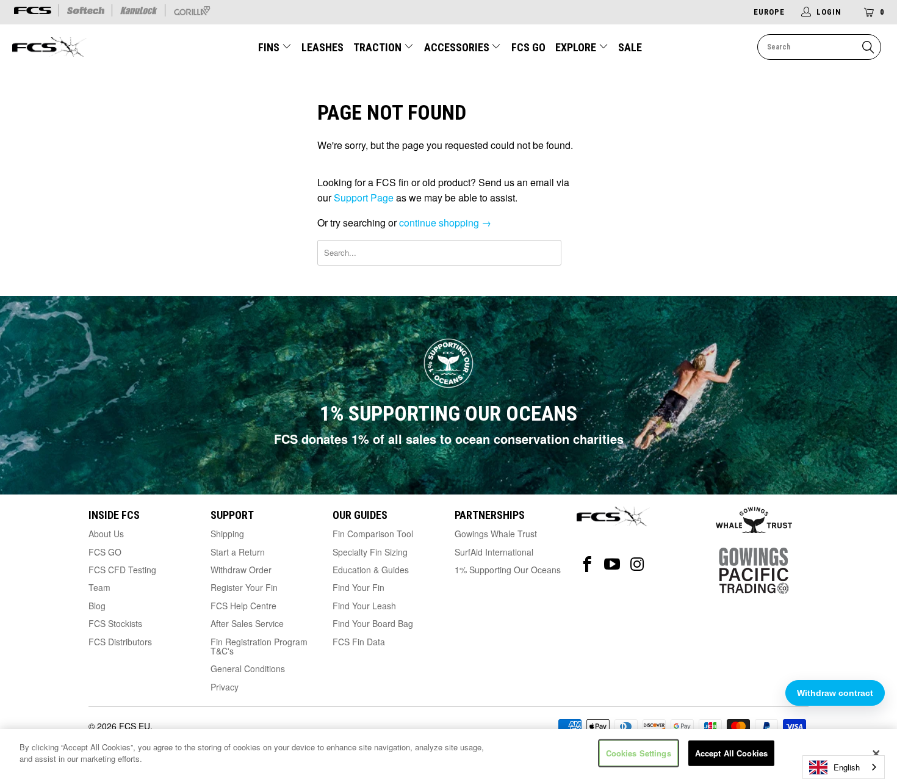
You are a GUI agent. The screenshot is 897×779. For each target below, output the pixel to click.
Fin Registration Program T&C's (259, 646)
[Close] (876, 753)
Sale (630, 47)
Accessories (458, 47)
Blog (97, 606)
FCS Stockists (115, 623)
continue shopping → (445, 223)
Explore (577, 47)
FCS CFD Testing (122, 569)
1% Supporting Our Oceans (508, 569)
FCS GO (528, 47)
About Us (106, 533)
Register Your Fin (244, 587)
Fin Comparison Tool (373, 533)
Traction (378, 47)
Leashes (322, 47)
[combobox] (843, 767)
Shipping (227, 533)
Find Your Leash (364, 606)
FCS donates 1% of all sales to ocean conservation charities (449, 438)
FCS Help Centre (243, 606)
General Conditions (248, 668)
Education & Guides (371, 569)
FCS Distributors (120, 642)
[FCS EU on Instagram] (637, 564)
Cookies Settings (638, 753)
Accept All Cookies (731, 753)
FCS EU (134, 726)
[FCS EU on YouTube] (612, 564)
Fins (270, 47)
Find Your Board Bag (373, 623)
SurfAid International (494, 552)
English (847, 767)
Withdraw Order (241, 569)
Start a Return (238, 552)
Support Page (364, 197)
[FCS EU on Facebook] (587, 564)
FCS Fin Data (359, 642)
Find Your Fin (358, 587)
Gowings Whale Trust (496, 533)
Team (99, 587)
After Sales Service (247, 623)
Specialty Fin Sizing (370, 552)
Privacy (225, 687)
